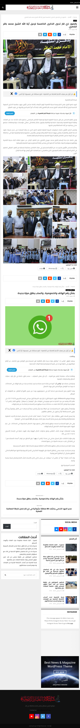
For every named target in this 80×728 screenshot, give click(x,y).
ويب (35, 438)
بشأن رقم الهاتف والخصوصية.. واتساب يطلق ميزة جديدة (40, 498)
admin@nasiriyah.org (43, 710)
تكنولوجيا (68, 290)
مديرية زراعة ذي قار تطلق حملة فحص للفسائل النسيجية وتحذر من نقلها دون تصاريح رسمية (53, 558)
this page (70, 623)
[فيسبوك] (16, 94)
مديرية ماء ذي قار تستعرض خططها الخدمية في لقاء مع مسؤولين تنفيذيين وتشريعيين (53, 571)
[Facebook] (48, 716)
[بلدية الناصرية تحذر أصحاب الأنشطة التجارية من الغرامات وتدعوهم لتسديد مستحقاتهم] (71, 600)
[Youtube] (31, 716)
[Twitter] (43, 716)
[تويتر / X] (11, 94)
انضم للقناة (9, 113)
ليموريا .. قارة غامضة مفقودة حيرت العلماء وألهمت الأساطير (53, 545)
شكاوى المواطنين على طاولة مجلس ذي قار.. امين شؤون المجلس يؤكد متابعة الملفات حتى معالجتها (53, 585)
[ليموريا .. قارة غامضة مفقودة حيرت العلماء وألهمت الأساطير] (71, 547)
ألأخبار (75, 21)
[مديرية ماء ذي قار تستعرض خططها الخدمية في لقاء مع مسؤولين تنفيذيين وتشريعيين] (71, 572)
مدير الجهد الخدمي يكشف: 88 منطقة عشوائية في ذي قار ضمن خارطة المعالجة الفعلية (39, 510)
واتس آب (58, 383)
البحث (35, 522)
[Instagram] (37, 716)
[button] (52, 172)
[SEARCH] (5, 575)
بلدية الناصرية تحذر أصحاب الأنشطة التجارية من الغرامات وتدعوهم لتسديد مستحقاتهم (53, 599)
